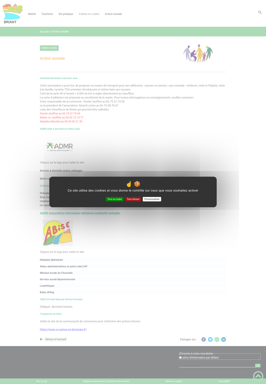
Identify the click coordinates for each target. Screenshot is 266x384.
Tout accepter (114, 199)
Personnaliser (152, 199)
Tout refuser (133, 199)
